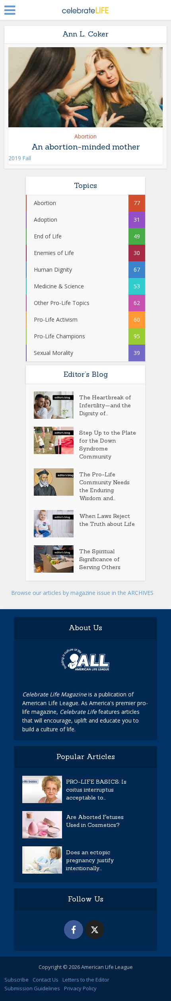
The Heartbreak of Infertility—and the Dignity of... (105, 405)
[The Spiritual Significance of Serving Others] (56, 559)
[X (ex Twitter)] (94, 929)
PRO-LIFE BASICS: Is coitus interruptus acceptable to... (96, 789)
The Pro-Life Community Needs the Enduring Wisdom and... (104, 486)
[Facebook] (73, 929)
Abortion (85, 136)
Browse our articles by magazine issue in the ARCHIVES (82, 592)
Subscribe (16, 979)
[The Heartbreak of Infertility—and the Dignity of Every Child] (56, 405)
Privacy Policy (80, 988)
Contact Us (45, 979)
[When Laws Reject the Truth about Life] (56, 523)
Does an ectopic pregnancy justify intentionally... (90, 860)
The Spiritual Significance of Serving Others (99, 559)
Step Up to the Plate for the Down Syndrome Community (107, 444)
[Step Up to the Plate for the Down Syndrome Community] (56, 440)
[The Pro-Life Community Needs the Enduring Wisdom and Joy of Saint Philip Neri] (56, 482)
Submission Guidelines (32, 988)
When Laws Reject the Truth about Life (107, 519)
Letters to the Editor (85, 979)
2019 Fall (19, 158)
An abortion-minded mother (85, 146)
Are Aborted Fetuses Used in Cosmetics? (95, 820)
